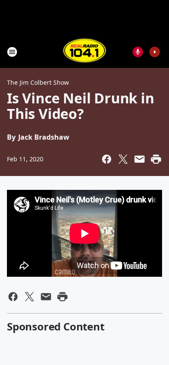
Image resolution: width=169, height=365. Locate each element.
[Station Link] (85, 52)
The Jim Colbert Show (38, 82)
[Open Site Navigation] (12, 52)
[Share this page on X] (123, 159)
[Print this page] (156, 159)
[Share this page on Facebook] (107, 159)
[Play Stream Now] (155, 52)
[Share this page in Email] (139, 159)
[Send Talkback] (138, 52)
